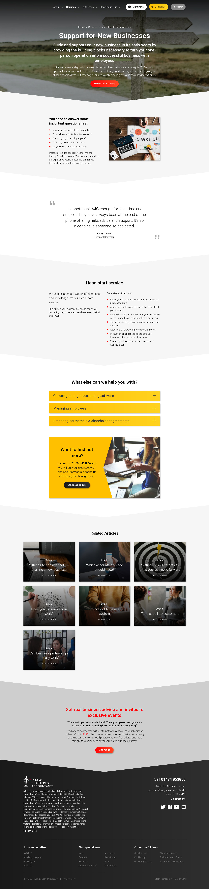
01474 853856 (173, 779)
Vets (81, 853)
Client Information (169, 853)
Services (71, 7)
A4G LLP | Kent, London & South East (32, 11)
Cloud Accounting (87, 865)
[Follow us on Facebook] (170, 807)
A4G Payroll (29, 861)
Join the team (141, 853)
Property (83, 861)
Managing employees (70, 408)
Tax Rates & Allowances (172, 861)
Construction (110, 865)
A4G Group (88, 7)
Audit (106, 861)
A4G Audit (28, 865)
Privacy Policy (69, 879)
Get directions (178, 798)
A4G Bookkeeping (32, 857)
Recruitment (110, 857)
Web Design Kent (178, 879)
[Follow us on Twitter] (163, 807)
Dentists (83, 857)
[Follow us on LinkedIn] (184, 807)
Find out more (30, 831)
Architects (109, 853)
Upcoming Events (143, 861)
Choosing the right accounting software (83, 396)
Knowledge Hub (108, 7)
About (56, 7)
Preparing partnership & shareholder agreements (91, 421)
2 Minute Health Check (171, 857)
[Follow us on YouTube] (176, 807)
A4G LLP (27, 853)
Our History (139, 857)
